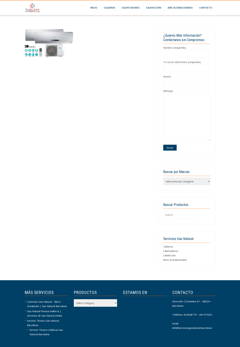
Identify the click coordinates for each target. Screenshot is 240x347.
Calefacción (169, 255)
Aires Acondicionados (175, 259)
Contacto (205, 7)
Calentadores (130, 7)
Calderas (168, 246)
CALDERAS (109, 7)
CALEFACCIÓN (153, 7)
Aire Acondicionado (180, 7)
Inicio (93, 7)
